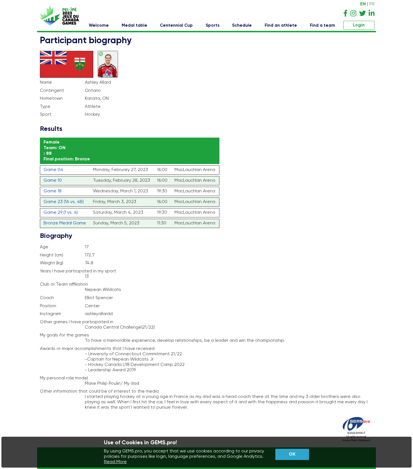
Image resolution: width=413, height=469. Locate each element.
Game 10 (53, 180)
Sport (45, 114)
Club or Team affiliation (64, 284)
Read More (115, 462)
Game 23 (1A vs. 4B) (64, 202)
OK (292, 454)
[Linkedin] (372, 13)
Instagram (50, 314)
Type (45, 106)
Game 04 (53, 170)
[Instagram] (353, 13)
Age (44, 247)
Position (48, 306)
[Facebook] (345, 13)
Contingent (52, 90)
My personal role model (64, 378)
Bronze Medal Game (65, 223)
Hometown (51, 98)
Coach (47, 298)
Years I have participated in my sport (78, 271)
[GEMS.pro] (356, 430)
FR (372, 4)
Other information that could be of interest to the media (99, 391)
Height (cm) (51, 255)
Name (46, 82)
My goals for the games (64, 335)
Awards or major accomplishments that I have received (97, 349)
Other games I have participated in (76, 322)
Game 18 (53, 191)
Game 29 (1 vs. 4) (61, 212)
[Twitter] (362, 13)
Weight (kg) (51, 263)
